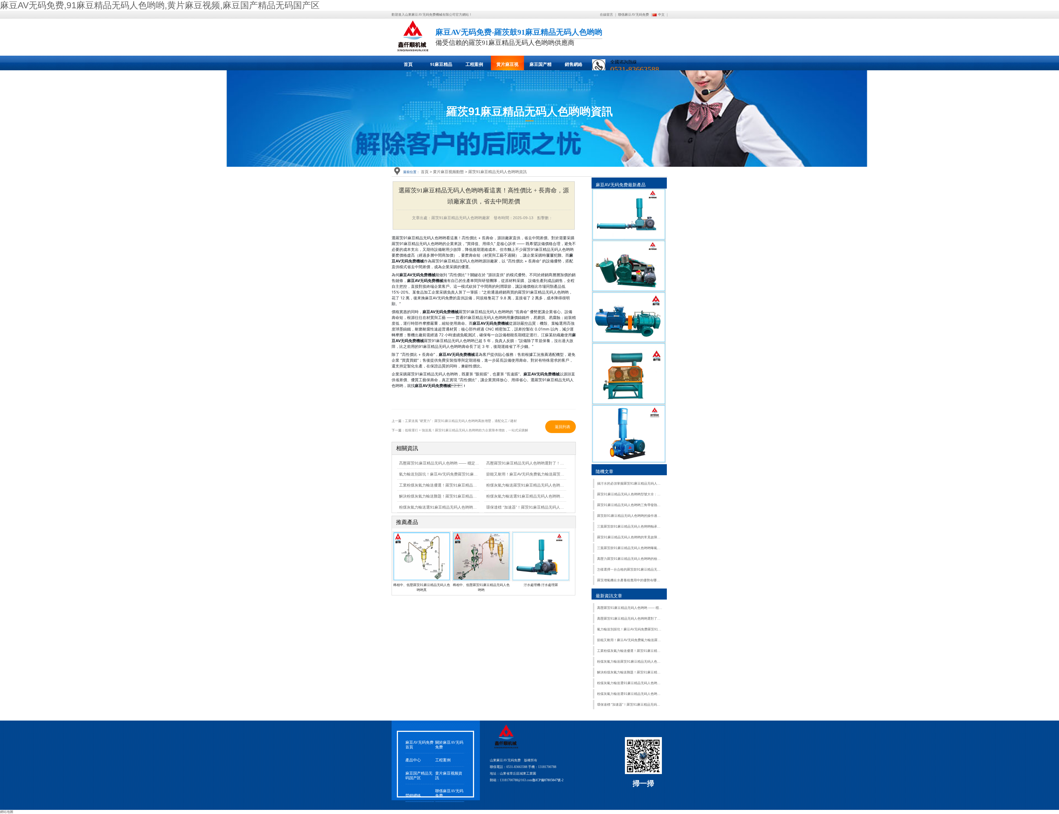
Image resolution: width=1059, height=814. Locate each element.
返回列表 (562, 427)
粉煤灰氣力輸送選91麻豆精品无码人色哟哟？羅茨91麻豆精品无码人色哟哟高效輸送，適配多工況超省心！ (629, 683)
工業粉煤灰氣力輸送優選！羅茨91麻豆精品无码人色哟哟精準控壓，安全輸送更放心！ (629, 651)
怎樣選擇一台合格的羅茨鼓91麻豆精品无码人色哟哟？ (629, 569)
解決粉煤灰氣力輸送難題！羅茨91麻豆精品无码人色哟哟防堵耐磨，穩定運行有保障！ (472, 496)
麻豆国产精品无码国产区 (541, 66)
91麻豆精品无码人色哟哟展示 (441, 66)
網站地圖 (6, 812)
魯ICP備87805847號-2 (547, 780)
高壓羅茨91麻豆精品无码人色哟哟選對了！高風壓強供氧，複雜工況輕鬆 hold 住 (629, 618)
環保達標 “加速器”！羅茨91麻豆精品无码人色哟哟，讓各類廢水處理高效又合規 (554, 507)
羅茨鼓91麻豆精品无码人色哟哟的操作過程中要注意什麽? (629, 516)
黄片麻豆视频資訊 (448, 775)
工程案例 (474, 64)
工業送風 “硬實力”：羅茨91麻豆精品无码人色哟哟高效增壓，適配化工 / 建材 (461, 421)
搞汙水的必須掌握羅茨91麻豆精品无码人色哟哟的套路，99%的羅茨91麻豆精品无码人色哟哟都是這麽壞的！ (629, 483)
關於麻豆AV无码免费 (449, 744)
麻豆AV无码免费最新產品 (621, 184)
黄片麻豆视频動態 (507, 66)
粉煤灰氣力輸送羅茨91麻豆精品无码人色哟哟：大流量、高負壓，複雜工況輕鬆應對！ (629, 661)
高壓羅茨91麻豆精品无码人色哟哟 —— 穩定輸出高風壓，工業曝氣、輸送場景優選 (629, 608)
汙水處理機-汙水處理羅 (541, 585)
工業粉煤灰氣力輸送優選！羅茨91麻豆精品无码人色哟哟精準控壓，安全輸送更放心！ (472, 485)
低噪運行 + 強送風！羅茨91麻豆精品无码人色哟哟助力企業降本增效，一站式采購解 (466, 430)
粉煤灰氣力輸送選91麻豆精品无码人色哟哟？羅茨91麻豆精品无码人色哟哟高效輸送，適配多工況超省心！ (629, 694)
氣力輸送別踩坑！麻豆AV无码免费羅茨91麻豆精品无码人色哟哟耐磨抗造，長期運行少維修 (629, 629)
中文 (661, 15)
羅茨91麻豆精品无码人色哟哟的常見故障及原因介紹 (629, 537)
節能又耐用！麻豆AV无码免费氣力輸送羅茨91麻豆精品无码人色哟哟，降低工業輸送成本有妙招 (629, 640)
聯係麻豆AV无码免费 (633, 15)
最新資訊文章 (609, 595)
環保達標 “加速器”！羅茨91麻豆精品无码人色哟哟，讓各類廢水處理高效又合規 (629, 704)
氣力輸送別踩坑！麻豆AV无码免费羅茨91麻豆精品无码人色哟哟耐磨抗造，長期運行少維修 (477, 474)
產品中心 (413, 760)
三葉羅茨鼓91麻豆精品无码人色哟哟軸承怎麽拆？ (629, 526)
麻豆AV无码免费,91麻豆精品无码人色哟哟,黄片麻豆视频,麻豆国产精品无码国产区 (160, 5)
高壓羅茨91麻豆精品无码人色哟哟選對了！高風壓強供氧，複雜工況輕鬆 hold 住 (555, 463)
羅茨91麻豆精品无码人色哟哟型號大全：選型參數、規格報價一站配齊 (629, 494)
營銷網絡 (413, 796)
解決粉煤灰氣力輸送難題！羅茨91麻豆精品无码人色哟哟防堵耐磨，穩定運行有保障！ (629, 672)
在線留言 (606, 15)
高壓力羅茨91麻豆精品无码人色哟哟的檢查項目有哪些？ (629, 559)
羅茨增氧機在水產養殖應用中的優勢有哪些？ (629, 580)
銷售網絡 (573, 64)
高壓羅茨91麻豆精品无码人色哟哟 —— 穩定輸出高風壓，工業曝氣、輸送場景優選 (470, 463)
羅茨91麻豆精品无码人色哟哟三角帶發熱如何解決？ (629, 505)
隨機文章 (604, 471)
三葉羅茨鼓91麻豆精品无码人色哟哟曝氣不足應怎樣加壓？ (629, 548)
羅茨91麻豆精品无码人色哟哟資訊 (497, 172)
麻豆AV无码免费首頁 (419, 744)
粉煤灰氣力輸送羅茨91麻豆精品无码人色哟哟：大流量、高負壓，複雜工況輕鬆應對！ (559, 485)
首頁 (408, 64)
